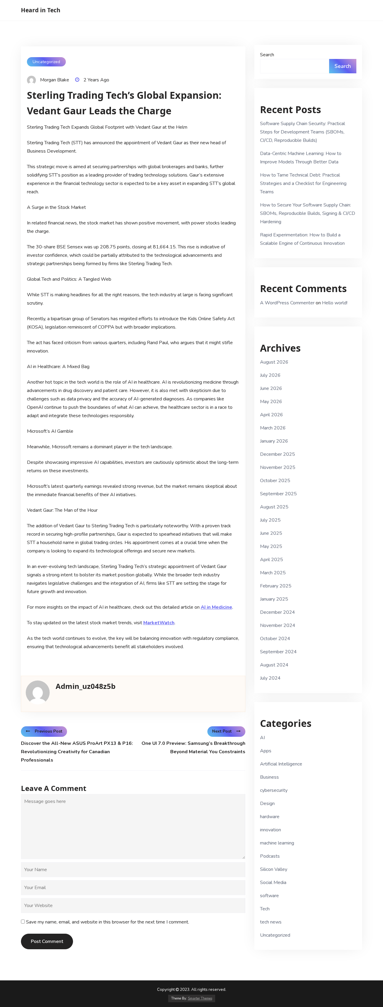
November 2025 (277, 467)
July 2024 (270, 678)
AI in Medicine (216, 607)
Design (267, 803)
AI (262, 737)
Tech (265, 909)
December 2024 (277, 612)
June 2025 (271, 533)
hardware (269, 816)
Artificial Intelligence (281, 764)
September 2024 (278, 651)
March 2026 (273, 428)
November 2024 (277, 625)
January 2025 (274, 599)
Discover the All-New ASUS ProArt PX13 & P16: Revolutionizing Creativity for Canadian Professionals (77, 751)
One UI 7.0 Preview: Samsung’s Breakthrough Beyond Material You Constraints (193, 747)
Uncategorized (46, 62)
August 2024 (274, 665)
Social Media (273, 882)
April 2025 (271, 559)
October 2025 (275, 480)
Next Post (222, 731)
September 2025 (278, 493)
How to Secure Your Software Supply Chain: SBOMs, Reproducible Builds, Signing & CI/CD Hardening (307, 213)
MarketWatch (158, 622)
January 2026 (274, 441)
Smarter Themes (200, 998)
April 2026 (271, 414)
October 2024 (275, 638)
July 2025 (270, 520)
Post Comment (47, 941)
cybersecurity (274, 790)
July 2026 (270, 375)
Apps (265, 751)
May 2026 (271, 401)
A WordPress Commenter (287, 303)
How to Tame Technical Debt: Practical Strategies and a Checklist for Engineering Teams (303, 183)
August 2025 (274, 507)
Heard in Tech (40, 10)
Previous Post (48, 731)
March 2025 (273, 572)
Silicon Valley (273, 869)
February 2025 (275, 586)
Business (269, 777)
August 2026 (274, 362)
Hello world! (334, 303)
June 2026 (271, 388)
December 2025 (277, 454)
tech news (271, 922)
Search (267, 54)
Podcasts (270, 856)
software (269, 895)
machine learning (277, 843)
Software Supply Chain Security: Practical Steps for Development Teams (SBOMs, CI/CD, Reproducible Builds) (302, 132)
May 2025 (271, 546)
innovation (270, 830)
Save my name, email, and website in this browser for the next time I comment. (107, 922)
